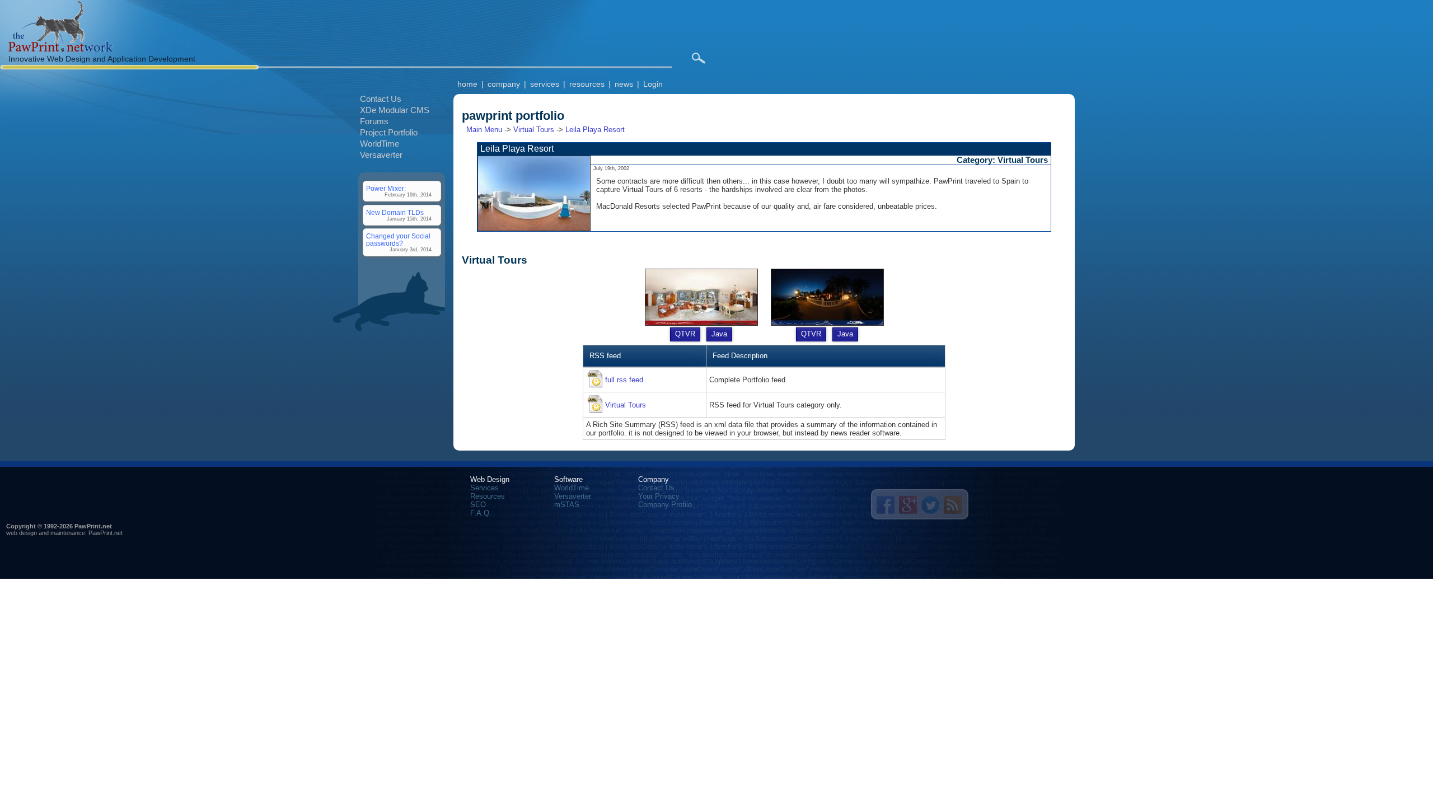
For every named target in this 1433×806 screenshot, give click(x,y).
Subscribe (953, 505)
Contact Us (380, 99)
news (624, 83)
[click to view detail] (534, 228)
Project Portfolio (389, 132)
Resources (487, 496)
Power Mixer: (386, 188)
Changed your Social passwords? (398, 239)
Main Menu (484, 129)
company (504, 83)
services (544, 83)
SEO (478, 504)
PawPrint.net (105, 532)
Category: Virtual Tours (1002, 160)
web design (21, 532)
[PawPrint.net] (60, 49)
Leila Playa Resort (595, 129)
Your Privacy (659, 496)
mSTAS (566, 504)
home (467, 83)
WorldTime (379, 143)
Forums (374, 121)
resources (587, 83)
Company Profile (665, 504)
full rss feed (624, 380)
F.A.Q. (480, 513)
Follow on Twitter (930, 505)
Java (719, 334)
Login (653, 83)
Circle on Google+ (908, 505)
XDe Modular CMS (394, 110)
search (698, 58)
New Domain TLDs (395, 212)
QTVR (685, 334)
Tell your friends (886, 505)
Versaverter (381, 155)
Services (484, 488)
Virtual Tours (533, 129)
